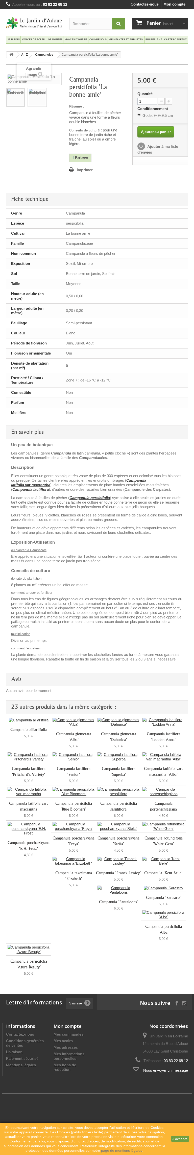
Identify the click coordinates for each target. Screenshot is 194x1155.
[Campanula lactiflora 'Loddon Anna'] (163, 722)
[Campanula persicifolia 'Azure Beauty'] (28, 949)
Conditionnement (153, 109)
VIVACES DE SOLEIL (33, 39)
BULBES (150, 39)
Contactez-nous (145, 4)
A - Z (159, 39)
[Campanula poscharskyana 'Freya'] (73, 826)
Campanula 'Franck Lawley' (118, 872)
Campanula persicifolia (89, 498)
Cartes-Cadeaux (175, 39)
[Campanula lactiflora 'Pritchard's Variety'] (28, 757)
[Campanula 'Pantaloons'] (118, 890)
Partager (81, 157)
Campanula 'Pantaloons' (118, 901)
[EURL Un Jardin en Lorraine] (34, 23)
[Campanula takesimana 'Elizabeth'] (73, 861)
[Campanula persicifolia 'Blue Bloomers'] (73, 792)
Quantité (145, 94)
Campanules (44, 54)
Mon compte (174, 4)
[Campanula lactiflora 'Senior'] (73, 757)
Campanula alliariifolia (28, 729)
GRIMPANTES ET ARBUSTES (126, 39)
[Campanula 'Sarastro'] (163, 888)
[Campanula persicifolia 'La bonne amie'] (15, 97)
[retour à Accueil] (11, 55)
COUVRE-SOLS (98, 39)
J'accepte (180, 1139)
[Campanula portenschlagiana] (163, 792)
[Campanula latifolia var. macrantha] (28, 792)
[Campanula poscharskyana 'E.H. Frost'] (28, 828)
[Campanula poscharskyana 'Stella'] (118, 826)
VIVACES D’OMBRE (76, 39)
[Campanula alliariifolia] (28, 720)
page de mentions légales (121, 1150)
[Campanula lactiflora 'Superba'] (118, 757)
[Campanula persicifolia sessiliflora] (118, 792)
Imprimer (85, 170)
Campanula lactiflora (30, 489)
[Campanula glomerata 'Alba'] (73, 722)
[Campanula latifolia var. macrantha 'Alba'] (163, 757)
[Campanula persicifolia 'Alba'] (163, 915)
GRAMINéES (55, 39)
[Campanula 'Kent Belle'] (163, 861)
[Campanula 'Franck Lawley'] (118, 861)
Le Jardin (13, 39)
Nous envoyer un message (165, 1070)
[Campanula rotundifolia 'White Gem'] (163, 826)
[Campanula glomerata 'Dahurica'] (118, 722)
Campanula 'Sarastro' (163, 897)
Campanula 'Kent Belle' (163, 872)
